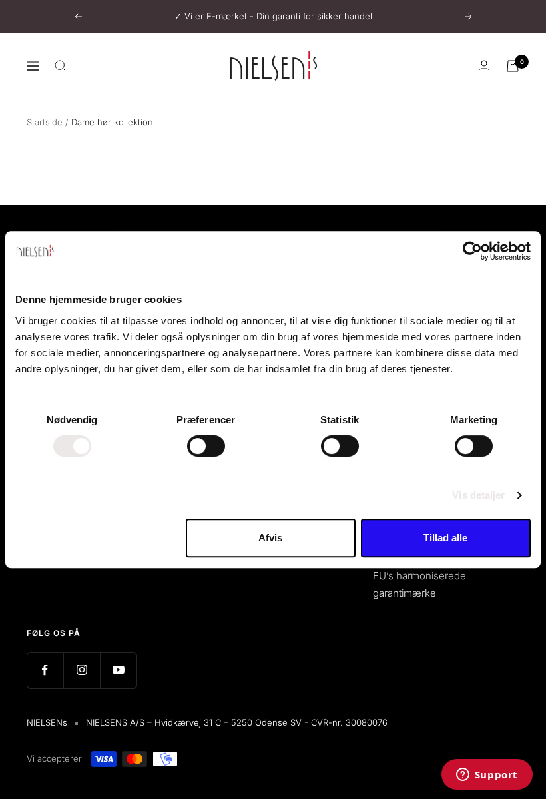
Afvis (270, 537)
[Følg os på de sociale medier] (45, 670)
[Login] (484, 65)
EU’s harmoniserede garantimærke (419, 584)
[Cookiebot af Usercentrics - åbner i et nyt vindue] (472, 251)
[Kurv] (512, 66)
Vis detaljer (478, 495)
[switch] (206, 446)
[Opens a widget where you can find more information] (487, 775)
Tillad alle (445, 537)
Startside (45, 122)
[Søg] (61, 66)
